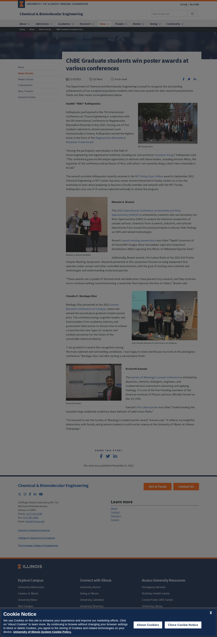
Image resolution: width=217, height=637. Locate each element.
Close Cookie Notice (183, 625)
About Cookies (148, 625)
